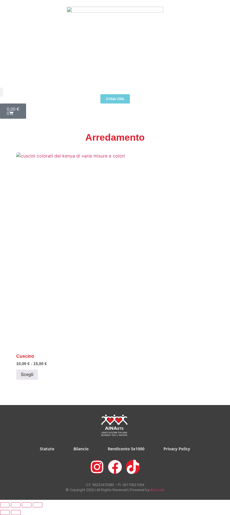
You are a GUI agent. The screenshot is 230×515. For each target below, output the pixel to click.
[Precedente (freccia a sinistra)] (5, 512)
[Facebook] (115, 467)
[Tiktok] (133, 467)
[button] (1, 92)
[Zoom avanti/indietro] (5, 504)
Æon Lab (157, 490)
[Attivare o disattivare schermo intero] (15, 504)
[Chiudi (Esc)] (37, 504)
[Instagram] (97, 467)
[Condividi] (26, 504)
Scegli (27, 374)
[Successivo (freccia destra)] (15, 512)
